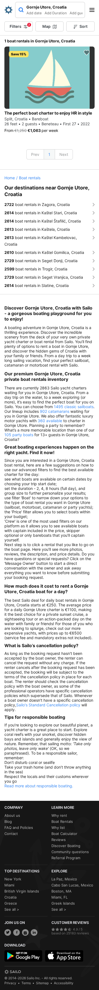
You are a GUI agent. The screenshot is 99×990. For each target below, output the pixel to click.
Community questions (70, 852)
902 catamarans (54, 411)
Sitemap (42, 983)
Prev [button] (35, 154)
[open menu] (93, 9)
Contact (11, 833)
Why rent (59, 815)
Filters (20, 26)
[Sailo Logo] (8, 10)
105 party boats (18, 434)
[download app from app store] (64, 956)
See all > (11, 909)
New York (12, 879)
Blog (8, 821)
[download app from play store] (23, 956)
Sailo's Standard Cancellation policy (48, 705)
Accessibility (63, 983)
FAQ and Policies (18, 827)
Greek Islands (63, 903)
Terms (26, 983)
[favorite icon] (86, 52)
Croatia (10, 897)
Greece (10, 903)
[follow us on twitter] (7, 932)
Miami (9, 885)
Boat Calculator (64, 833)
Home (9, 177)
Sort (83, 26)
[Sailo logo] (12, 972)
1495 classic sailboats (74, 406)
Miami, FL (59, 897)
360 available (50, 420)
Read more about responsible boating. (38, 785)
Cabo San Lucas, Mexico (72, 885)
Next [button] (63, 154)
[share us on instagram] (25, 932)
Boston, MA (61, 891)
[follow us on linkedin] (34, 932)
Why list (58, 827)
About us (12, 815)
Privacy (10, 983)
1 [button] (49, 154)
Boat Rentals (62, 821)
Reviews (58, 839)
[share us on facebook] (16, 932)
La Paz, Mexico (64, 879)
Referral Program (65, 858)
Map (46, 26)
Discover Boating (65, 845)
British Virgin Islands (21, 891)
